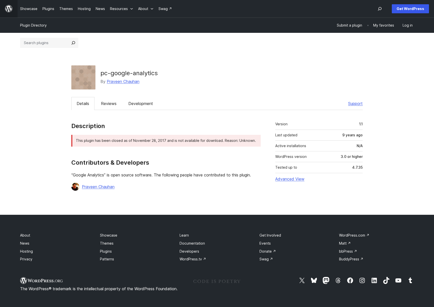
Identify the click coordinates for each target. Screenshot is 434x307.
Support (355, 103)
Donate (267, 251)
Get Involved (270, 235)
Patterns (107, 259)
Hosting (26, 251)
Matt (345, 243)
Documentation (192, 243)
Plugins (106, 251)
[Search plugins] (73, 43)
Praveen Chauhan (123, 81)
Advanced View (289, 178)
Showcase (108, 235)
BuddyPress (351, 259)
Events (265, 243)
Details (83, 103)
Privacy (26, 259)
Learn (184, 235)
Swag (266, 259)
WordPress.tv (193, 259)
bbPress (348, 251)
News (24, 243)
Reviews (109, 103)
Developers (189, 251)
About (25, 235)
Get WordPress (410, 9)
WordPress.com (354, 235)
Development (140, 103)
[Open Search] (380, 9)
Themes (107, 243)
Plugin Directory (33, 25)
